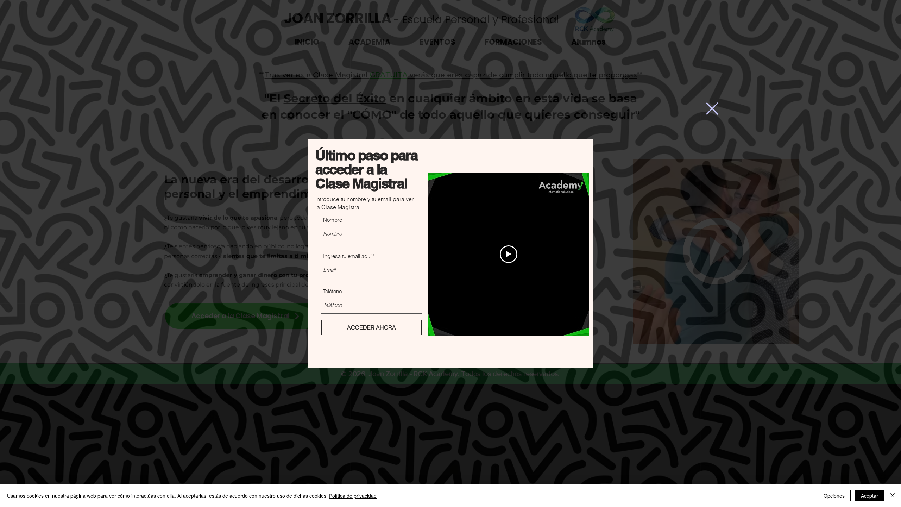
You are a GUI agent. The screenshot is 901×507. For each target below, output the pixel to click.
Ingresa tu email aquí (347, 256)
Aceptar (869, 495)
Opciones (834, 495)
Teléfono (332, 291)
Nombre (332, 220)
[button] (712, 108)
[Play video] (508, 254)
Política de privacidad (353, 495)
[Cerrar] (892, 495)
